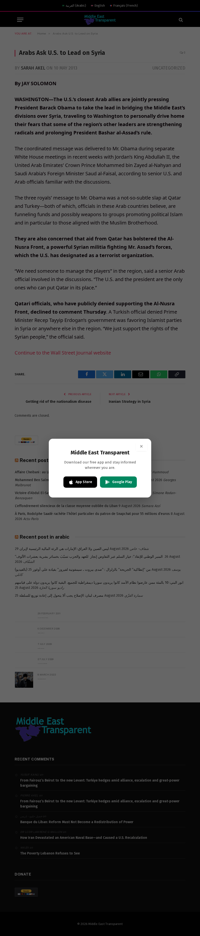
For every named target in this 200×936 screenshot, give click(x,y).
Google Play (122, 482)
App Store (84, 482)
